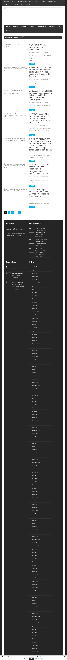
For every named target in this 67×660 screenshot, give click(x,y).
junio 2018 (34, 478)
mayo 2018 (34, 481)
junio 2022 (34, 327)
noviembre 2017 (36, 501)
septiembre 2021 (36, 353)
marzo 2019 (34, 449)
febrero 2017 (35, 530)
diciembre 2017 (35, 497)
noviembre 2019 (36, 424)
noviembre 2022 (36, 315)
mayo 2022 (34, 331)
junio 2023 (34, 292)
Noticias (8, 27)
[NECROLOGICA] (8, 268)
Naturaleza (52, 27)
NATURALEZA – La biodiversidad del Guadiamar (37, 47)
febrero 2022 (35, 337)
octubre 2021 (35, 350)
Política (8, 31)
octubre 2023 (35, 279)
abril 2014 (34, 639)
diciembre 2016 (35, 536)
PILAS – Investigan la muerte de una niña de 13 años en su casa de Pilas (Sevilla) (39, 192)
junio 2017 (34, 517)
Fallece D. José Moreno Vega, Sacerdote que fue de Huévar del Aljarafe (41, 241)
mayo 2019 (34, 443)
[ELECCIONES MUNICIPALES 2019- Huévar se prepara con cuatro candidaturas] (31, 250)
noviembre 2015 (36, 578)
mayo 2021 (34, 366)
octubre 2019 (35, 427)
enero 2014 (34, 648)
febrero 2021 (35, 376)
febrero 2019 (35, 453)
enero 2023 (34, 308)
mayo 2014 (34, 635)
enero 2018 (34, 494)
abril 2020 (34, 408)
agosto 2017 (35, 510)
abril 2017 (34, 523)
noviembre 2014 (36, 616)
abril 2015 (34, 600)
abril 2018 (34, 485)
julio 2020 (34, 398)
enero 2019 (34, 456)
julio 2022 (34, 324)
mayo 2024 (34, 270)
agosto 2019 (35, 433)
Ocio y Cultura (42, 27)
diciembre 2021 (35, 344)
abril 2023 (34, 299)
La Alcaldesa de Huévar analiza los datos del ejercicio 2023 (17, 275)
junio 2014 (34, 632)
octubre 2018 (35, 465)
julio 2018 (34, 475)
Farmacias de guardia (9, 1)
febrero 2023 (35, 305)
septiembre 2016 (36, 546)
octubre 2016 (35, 542)
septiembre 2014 (36, 623)
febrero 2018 (35, 491)
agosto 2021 (35, 356)
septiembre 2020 (36, 392)
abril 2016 (34, 562)
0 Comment (45, 52)
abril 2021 (34, 369)
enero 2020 (34, 417)
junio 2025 (34, 267)
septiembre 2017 (36, 507)
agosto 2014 (35, 626)
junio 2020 (34, 401)
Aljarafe (32, 27)
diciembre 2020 (35, 382)
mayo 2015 (34, 597)
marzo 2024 (34, 273)
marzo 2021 (34, 372)
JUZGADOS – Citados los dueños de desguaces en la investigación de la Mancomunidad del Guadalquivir (40, 95)
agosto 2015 (35, 587)
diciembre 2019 (35, 420)
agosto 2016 (35, 549)
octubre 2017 (35, 504)
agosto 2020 (35, 395)
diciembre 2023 (35, 276)
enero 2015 (34, 610)
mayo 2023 (34, 295)
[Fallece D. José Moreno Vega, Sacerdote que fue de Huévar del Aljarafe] (31, 241)
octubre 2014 (35, 619)
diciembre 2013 (35, 651)
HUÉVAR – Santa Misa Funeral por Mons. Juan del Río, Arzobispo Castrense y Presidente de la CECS (39, 118)
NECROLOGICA (16, 267)
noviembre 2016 (36, 539)
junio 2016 (34, 555)
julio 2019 (34, 437)
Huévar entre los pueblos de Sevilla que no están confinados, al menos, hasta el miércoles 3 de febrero (40, 71)
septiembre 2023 (36, 283)
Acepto (31, 658)
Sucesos (15, 27)
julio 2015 (34, 590)
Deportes (60, 27)
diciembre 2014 (35, 613)
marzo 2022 (34, 334)
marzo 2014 (34, 642)
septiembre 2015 (36, 584)
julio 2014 (34, 629)
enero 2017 (34, 533)
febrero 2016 (35, 568)
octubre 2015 (35, 581)
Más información (39, 658)
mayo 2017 (34, 520)
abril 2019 (34, 446)
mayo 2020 (34, 404)
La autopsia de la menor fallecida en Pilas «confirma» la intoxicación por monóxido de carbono (40, 168)
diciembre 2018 (35, 459)
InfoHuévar (33, 52)
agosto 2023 (35, 286)
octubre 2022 (35, 318)
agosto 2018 (35, 472)
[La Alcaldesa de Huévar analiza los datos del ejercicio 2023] (8, 274)
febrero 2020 (35, 414)
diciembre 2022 (35, 311)
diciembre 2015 (35, 574)
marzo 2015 (34, 603)
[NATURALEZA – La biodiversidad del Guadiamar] (15, 50)
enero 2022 (34, 340)
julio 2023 (34, 289)
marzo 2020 (34, 411)
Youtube (16, 4)
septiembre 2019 (36, 430)
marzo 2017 (34, 526)
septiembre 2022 (36, 321)
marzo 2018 (34, 488)
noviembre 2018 (36, 462)
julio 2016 (34, 552)
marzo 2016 (34, 565)
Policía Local (7, 4)
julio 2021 (34, 360)
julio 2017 (34, 514)
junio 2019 (34, 440)
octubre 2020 (35, 388)
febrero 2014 (35, 645)
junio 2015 (34, 594)
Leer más (32, 63)
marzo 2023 (34, 302)
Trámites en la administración (26, 1)
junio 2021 (34, 363)
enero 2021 (34, 379)
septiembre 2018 (36, 469)
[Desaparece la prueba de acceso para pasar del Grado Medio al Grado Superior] (31, 230)
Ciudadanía (24, 27)
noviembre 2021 (36, 347)
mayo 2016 (34, 558)
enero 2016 (34, 571)
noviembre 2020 (36, 385)
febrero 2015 (35, 607)
